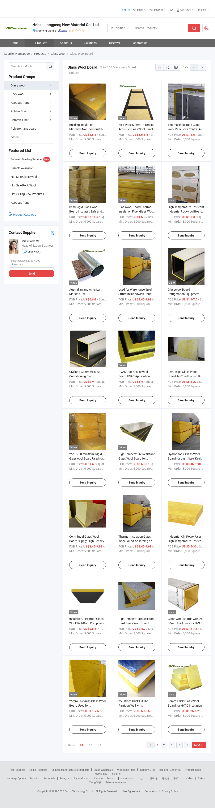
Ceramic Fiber (20, 120)
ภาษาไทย (187, 778)
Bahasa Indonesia (115, 782)
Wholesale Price (126, 769)
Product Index (193, 769)
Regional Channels (170, 769)
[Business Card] (52, 232)
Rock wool (17, 94)
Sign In (126, 9)
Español (34, 778)
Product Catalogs (24, 215)
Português (49, 778)
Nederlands (127, 778)
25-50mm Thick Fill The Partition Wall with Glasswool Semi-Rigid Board (136, 705)
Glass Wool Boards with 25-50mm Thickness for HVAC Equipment (185, 623)
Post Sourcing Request (206, 28)
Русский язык (82, 778)
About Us (66, 43)
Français (64, 778)
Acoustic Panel (20, 103)
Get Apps (185, 9)
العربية (141, 778)
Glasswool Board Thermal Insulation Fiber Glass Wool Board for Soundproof (136, 211)
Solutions (90, 43)
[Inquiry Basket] (171, 9)
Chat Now (33, 251)
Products (41, 43)
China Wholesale (103, 769)
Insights (116, 773)
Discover (114, 43)
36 (90, 745)
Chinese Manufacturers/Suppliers (70, 769)
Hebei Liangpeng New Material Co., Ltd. (66, 25)
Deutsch (111, 778)
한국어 (153, 778)
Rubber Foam (19, 111)
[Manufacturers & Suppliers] (31, 8)
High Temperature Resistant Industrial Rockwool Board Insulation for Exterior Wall (186, 211)
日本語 (165, 778)
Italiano (98, 778)
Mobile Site (101, 773)
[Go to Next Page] (202, 67)
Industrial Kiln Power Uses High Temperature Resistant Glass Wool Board (186, 540)
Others (15, 137)
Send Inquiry (87, 153)
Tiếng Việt (95, 782)
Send (31, 273)
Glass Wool (18, 85)
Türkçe (201, 778)
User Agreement (131, 791)
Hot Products (17, 769)
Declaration (150, 791)
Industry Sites (147, 769)
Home (14, 43)
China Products (38, 769)
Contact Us (140, 43)
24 (81, 745)
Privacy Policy (170, 791)
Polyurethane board (24, 128)
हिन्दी (175, 778)
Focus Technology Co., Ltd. (80, 791)
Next (197, 745)
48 (99, 745)
